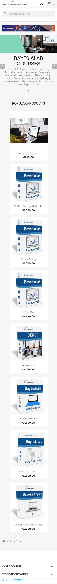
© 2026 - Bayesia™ (12, 580)
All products (12, 541)
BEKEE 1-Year (28, 365)
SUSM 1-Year (28, 312)
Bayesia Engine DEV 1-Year (28, 524)
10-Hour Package (28, 259)
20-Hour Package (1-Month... (28, 206)
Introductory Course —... (28, 153)
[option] (28, 63)
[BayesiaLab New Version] (28, 28)
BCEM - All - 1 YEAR (28, 471)
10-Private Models (28, 418)
